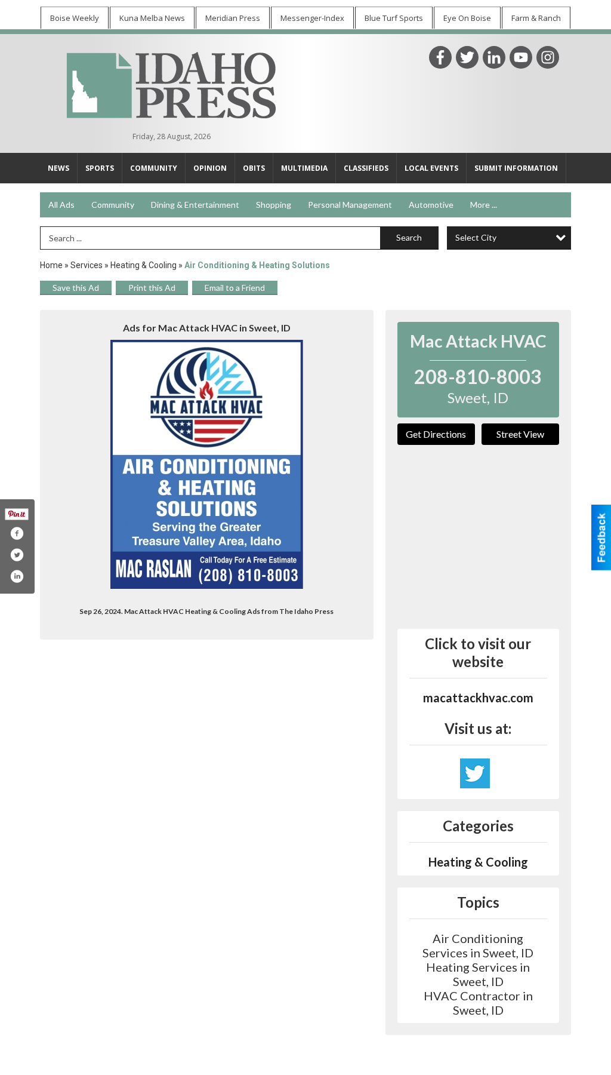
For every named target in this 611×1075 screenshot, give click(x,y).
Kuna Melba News (152, 18)
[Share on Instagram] (16, 576)
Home (51, 265)
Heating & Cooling (143, 265)
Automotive (431, 204)
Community (112, 204)
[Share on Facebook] (16, 533)
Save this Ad (76, 287)
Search (409, 237)
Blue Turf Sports (394, 18)
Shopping (273, 204)
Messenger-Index (312, 18)
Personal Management (350, 204)
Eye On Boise (467, 18)
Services (86, 265)
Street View (520, 434)
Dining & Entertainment (195, 204)
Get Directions (436, 434)
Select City (475, 237)
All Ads (61, 204)
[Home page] (171, 83)
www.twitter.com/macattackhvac (475, 773)
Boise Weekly (74, 18)
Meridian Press (232, 18)
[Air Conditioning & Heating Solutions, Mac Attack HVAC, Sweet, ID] (206, 464)
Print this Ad (151, 287)
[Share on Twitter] (16, 554)
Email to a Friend (235, 287)
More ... (483, 204)
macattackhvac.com (478, 697)
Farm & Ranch (536, 18)
